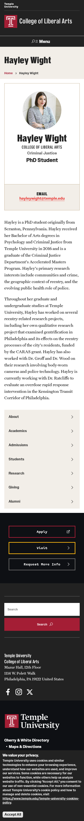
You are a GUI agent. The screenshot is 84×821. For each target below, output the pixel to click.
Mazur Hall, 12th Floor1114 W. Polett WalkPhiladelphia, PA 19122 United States (34, 673)
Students (16, 459)
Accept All (13, 814)
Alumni (14, 501)
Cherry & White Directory (26, 740)
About (14, 416)
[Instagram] (19, 692)
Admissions (18, 445)
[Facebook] (8, 692)
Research (16, 473)
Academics (18, 431)
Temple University (11, 5)
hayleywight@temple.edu (42, 198)
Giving (14, 487)
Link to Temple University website (32, 722)
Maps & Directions (25, 746)
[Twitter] (29, 692)
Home (8, 73)
